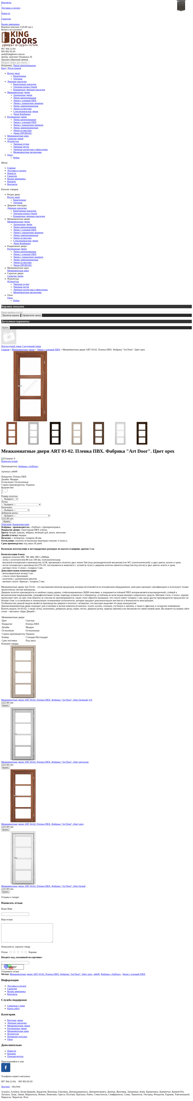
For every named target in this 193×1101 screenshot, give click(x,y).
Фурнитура (13, 141)
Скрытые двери (15, 138)
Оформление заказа (31, 315)
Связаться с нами (16, 1005)
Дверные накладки (17, 81)
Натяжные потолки (17, 1036)
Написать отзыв (9, 461)
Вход (3, 68)
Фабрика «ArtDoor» (28, 466)
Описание (6, 524)
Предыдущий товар (11, 346)
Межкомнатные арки (18, 136)
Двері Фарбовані (21, 114)
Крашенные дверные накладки (29, 89)
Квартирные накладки (24, 84)
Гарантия (6, 19)
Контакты (6, 2)
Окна (10, 155)
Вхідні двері (13, 73)
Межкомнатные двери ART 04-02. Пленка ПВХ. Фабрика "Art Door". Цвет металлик (45, 762)
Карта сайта (13, 1008)
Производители (15, 1056)
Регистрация (14, 68)
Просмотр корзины (10, 315)
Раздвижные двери (17, 117)
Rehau (16, 157)
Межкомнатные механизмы (27, 152)
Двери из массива (22, 108)
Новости (5, 13)
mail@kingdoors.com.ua (13, 54)
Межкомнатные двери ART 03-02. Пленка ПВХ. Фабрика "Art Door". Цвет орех (51, 974)
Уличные (17, 78)
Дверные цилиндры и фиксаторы (30, 149)
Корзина (11, 181)
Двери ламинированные (25, 106)
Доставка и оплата (10, 8)
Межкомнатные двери (18, 92)
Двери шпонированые (24, 65)
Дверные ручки (21, 144)
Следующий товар (31, 346)
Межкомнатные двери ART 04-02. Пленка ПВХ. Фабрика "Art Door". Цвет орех (42, 824)
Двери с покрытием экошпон (28, 103)
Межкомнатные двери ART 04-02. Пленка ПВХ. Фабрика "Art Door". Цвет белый (43, 886)
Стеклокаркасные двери (25, 111)
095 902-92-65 (8, 51)
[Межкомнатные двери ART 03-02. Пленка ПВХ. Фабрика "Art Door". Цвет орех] (30, 420)
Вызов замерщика (10, 24)
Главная (11, 168)
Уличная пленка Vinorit (25, 87)
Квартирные (19, 76)
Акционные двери (22, 95)
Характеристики (20, 524)
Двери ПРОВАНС (22, 133)
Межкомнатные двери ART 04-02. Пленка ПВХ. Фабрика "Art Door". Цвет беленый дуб (46, 700)
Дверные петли (21, 146)
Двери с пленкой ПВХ (24, 100)
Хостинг (5, 1086)
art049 (96, 974)
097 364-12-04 (8, 48)
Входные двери (15, 1020)
